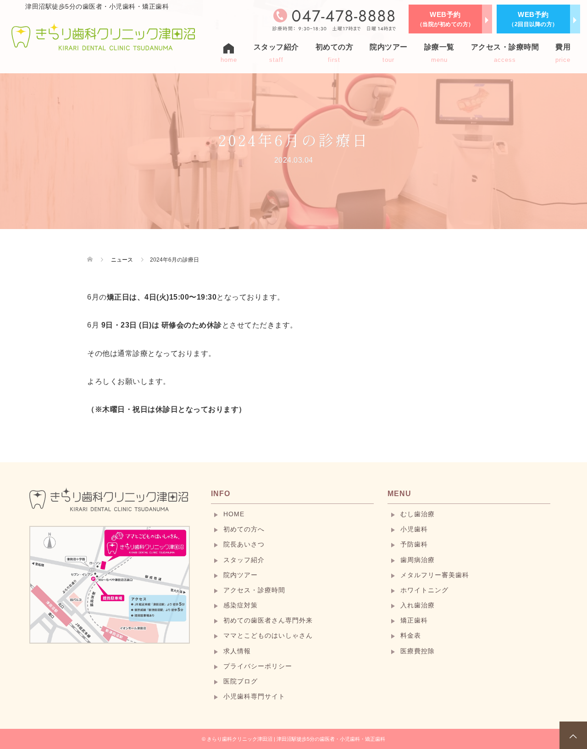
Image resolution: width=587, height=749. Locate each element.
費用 (562, 53)
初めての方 (335, 53)
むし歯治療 (417, 514)
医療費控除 (417, 651)
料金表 (410, 635)
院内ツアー (389, 53)
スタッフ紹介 (244, 559)
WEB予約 (445, 19)
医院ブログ (240, 681)
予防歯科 (414, 544)
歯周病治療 (417, 559)
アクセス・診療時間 (505, 53)
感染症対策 (240, 605)
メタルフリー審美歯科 (434, 575)
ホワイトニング (424, 590)
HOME (233, 514)
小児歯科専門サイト (254, 696)
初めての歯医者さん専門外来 (268, 620)
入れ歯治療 (417, 605)
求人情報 (237, 651)
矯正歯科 (414, 620)
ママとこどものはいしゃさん (268, 635)
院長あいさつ (244, 544)
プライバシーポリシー (257, 666)
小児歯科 (414, 529)
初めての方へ (244, 529)
